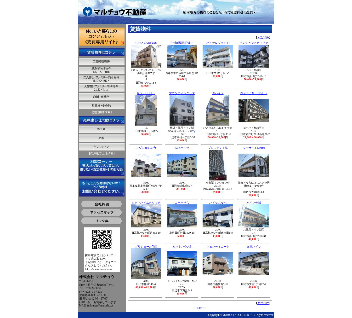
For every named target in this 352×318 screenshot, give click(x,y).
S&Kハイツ (182, 148)
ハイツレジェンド (217, 43)
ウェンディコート (217, 246)
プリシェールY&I (147, 246)
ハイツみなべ (218, 202)
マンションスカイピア (253, 43)
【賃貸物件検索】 (101, 112)
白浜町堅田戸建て (181, 43)
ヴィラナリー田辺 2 (253, 93)
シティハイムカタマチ (146, 202)
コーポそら (182, 202)
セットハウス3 (183, 246)
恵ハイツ (218, 93)
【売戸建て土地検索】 (101, 153)
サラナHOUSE (146, 93)
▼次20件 (263, 37)
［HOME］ (200, 308)
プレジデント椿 (218, 148)
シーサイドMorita (254, 148)
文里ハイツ (254, 246)
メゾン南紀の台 (146, 148)
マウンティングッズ (182, 93)
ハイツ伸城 (254, 202)
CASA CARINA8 (146, 43)
